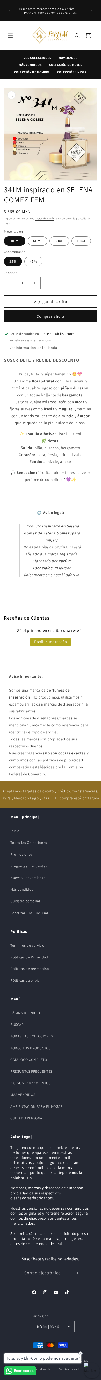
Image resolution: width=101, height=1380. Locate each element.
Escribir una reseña (50, 641)
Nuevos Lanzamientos (28, 877)
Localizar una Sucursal (29, 913)
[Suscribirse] (76, 1273)
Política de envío (70, 1369)
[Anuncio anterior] (9, 10)
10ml (81, 241)
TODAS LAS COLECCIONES (31, 1036)
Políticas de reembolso (29, 968)
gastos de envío (44, 218)
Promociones (21, 854)
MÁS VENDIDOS (30, 65)
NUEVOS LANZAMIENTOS (30, 1083)
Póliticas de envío (25, 980)
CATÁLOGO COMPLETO (28, 1059)
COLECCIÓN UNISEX (72, 72)
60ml (37, 241)
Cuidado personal (25, 901)
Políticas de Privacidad (29, 957)
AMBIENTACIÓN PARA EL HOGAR (36, 1106)
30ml (59, 241)
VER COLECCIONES (38, 58)
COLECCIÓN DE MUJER (65, 65)
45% (33, 261)
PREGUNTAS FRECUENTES (31, 1071)
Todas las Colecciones (28, 842)
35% (13, 261)
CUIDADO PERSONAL (27, 1118)
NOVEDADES (68, 58)
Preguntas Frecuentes (28, 866)
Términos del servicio (39, 1369)
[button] (10, 35)
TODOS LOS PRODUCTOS (30, 1048)
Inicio (15, 831)
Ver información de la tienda (33, 347)
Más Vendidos (21, 889)
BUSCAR (17, 1024)
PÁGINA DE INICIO (25, 1013)
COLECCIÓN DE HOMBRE (32, 72)
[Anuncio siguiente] (91, 10)
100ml (14, 241)
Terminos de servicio (27, 945)
